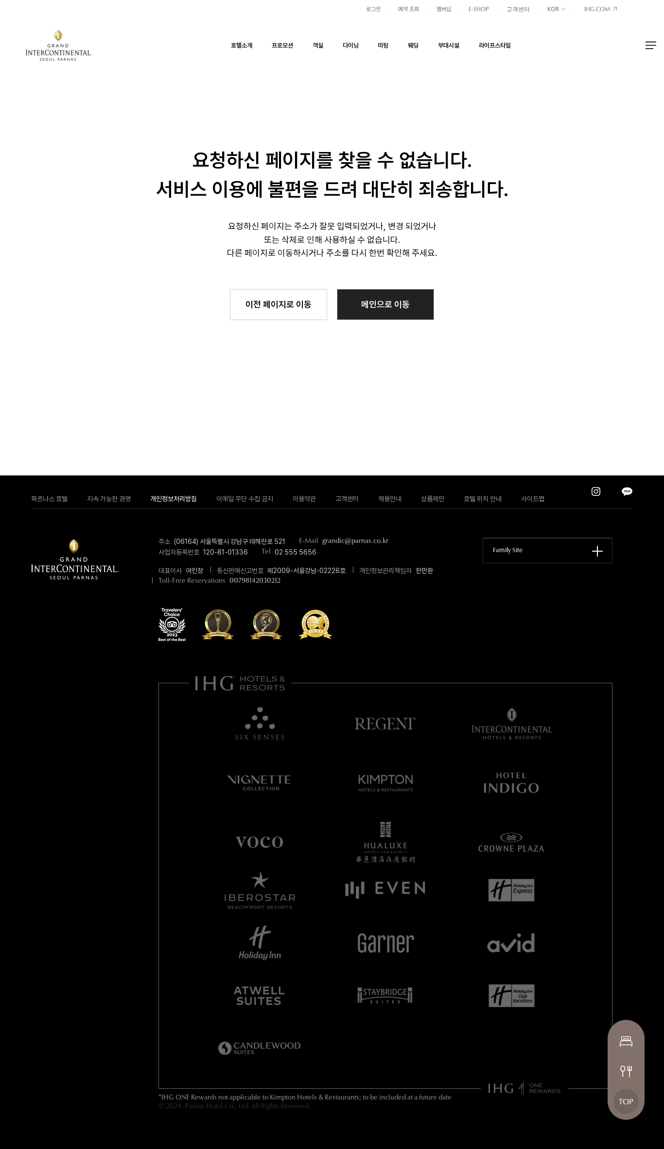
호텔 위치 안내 (483, 498)
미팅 (383, 45)
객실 (318, 45)
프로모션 (282, 45)
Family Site (508, 550)
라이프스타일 (495, 45)
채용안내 (390, 498)
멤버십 (444, 9)
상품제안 (432, 498)
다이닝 (351, 45)
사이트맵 (532, 498)
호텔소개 (241, 45)
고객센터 (518, 10)
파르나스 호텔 (49, 498)
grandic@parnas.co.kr (355, 541)
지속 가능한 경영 (109, 498)
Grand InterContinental (59, 45)
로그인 (373, 9)
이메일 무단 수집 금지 (244, 498)
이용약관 (304, 498)
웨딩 (413, 45)
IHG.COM (598, 10)
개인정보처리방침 (173, 498)
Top (626, 1102)
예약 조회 (408, 9)
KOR (553, 9)
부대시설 (448, 45)
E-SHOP (479, 10)
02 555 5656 (295, 552)
